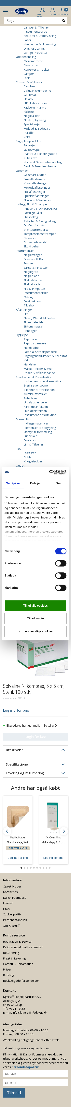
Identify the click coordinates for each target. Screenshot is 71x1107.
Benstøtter (31, 65)
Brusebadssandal (35, 242)
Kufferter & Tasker (37, 69)
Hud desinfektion (35, 411)
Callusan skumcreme (37, 90)
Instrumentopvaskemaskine (42, 381)
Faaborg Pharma (35, 107)
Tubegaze (30, 158)
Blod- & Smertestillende (40, 166)
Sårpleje (29, 145)
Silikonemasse (33, 326)
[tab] (35, 749)
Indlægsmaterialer (36, 423)
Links (6, 909)
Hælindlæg (31, 217)
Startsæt (30, 453)
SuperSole (30, 436)
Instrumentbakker (36, 293)
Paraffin (29, 133)
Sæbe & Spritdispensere (40, 352)
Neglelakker (32, 116)
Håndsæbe (31, 348)
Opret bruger (12, 886)
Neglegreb (31, 272)
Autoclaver (31, 398)
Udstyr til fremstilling (38, 432)
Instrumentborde (35, 31)
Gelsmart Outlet (35, 175)
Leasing (8, 903)
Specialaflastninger (36, 196)
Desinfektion (32, 301)
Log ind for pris (18, 858)
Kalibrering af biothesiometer (23, 947)
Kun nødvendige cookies (36, 631)
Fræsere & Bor (34, 259)
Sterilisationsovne (36, 385)
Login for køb (35, 736)
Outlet (20, 465)
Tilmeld (14, 1092)
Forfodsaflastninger (37, 187)
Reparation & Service (17, 941)
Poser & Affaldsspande (39, 373)
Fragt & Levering (14, 958)
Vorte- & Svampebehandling (43, 162)
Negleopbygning (35, 120)
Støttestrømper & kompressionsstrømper (40, 232)
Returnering (11, 953)
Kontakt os (10, 892)
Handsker (30, 364)
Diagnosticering (34, 48)
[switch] (60, 563)
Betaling (8, 975)
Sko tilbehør (32, 246)
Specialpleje (32, 124)
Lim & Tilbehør (33, 444)
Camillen (29, 86)
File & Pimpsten (34, 289)
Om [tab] (58, 483)
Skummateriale (34, 322)
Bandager (30, 331)
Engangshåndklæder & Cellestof (45, 356)
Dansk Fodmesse (14, 897)
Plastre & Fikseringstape (40, 154)
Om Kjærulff (11, 925)
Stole (27, 78)
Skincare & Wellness (37, 200)
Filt (26, 314)
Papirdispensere (35, 343)
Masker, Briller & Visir (38, 369)
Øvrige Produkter (36, 52)
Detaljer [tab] (35, 483)
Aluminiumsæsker (35, 394)
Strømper (30, 238)
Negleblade (31, 276)
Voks (27, 137)
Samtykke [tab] (13, 483)
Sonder (28, 263)
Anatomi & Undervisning (40, 36)
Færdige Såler (33, 213)
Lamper (29, 74)
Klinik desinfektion (36, 407)
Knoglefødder (33, 461)
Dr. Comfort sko (34, 225)
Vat (26, 360)
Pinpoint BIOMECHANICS (41, 208)
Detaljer (49, 725)
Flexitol (28, 99)
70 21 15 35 (16, 1008)
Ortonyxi (30, 297)
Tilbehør (29, 305)
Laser (27, 40)
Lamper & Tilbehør (36, 27)
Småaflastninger (35, 179)
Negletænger (33, 255)
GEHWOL (30, 95)
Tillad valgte (35, 618)
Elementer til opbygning (40, 428)
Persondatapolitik (15, 920)
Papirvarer (31, 339)
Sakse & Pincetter (36, 267)
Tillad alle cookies (35, 605)
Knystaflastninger (36, 183)
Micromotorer (33, 61)
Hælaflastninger (34, 192)
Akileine (29, 111)
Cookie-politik (12, 914)
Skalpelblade (32, 284)
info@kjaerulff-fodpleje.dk (30, 1012)
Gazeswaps (32, 149)
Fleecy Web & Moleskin (39, 318)
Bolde (28, 457)
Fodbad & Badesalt (37, 128)
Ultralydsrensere (35, 402)
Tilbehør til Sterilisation (39, 390)
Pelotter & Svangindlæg (40, 221)
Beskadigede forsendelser (21, 980)
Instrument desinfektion (40, 415)
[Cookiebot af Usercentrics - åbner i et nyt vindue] (50, 472)
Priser (7, 969)
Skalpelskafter (33, 280)
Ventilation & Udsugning (40, 44)
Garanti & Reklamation (18, 964)
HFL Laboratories (36, 103)
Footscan (30, 440)
